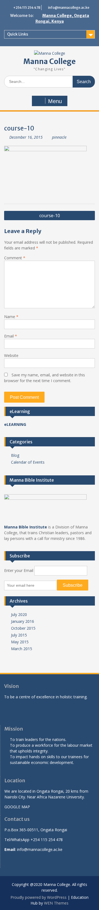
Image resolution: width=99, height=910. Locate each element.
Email (10, 336)
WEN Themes (56, 903)
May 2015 (20, 641)
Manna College (49, 61)
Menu (55, 101)
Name (11, 316)
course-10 (49, 216)
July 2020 (19, 614)
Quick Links (17, 34)
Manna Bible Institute (25, 527)
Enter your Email (18, 570)
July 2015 (19, 635)
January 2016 (22, 621)
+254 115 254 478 (26, 7)
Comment (14, 257)
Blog (15, 455)
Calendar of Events (28, 462)
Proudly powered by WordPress (38, 897)
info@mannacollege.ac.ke (68, 7)
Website (11, 355)
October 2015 (23, 628)
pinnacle (59, 137)
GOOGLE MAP (17, 806)
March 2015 (21, 648)
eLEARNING (15, 424)
